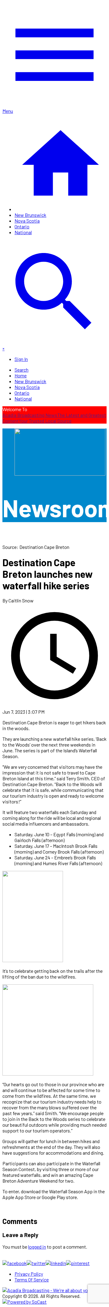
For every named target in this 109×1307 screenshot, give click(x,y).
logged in (37, 1247)
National (23, 232)
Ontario (22, 226)
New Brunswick (30, 215)
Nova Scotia (27, 221)
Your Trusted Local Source (45, 421)
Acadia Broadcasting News (29, 415)
